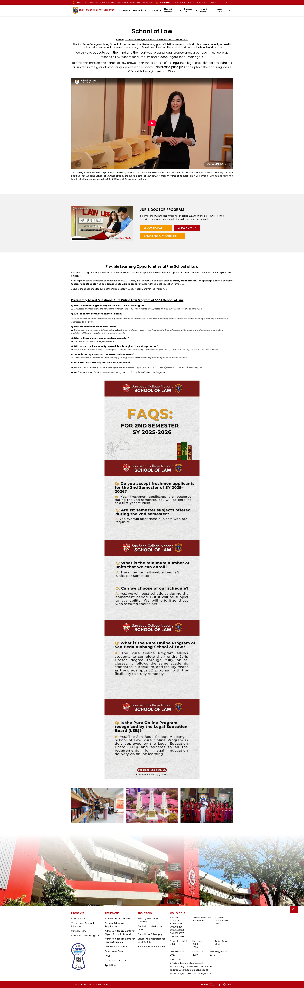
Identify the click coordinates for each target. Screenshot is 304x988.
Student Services (168, 10)
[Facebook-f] (219, 984)
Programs (123, 10)
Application (138, 10)
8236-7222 (89, 2)
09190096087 (135, 2)
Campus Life (188, 10)
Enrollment (154, 10)
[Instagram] (224, 984)
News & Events (203, 10)
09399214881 (110, 2)
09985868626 (122, 2)
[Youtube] (229, 984)
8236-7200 (99, 2)
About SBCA (220, 10)
